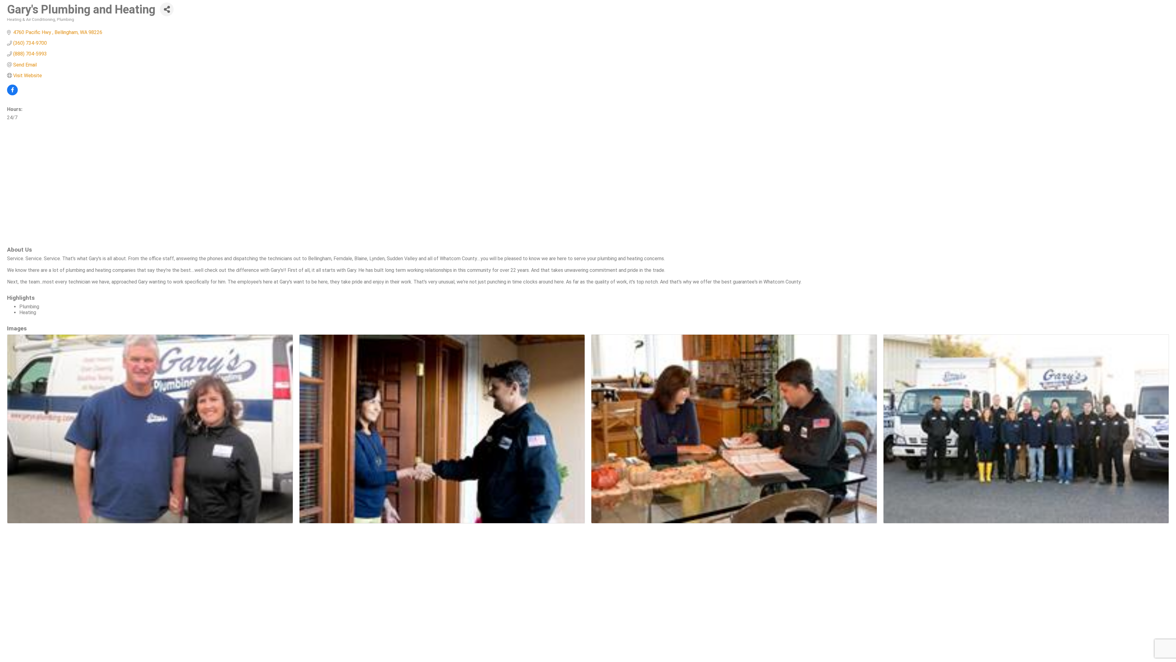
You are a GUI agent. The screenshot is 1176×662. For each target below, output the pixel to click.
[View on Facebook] (12, 94)
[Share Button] (167, 9)
